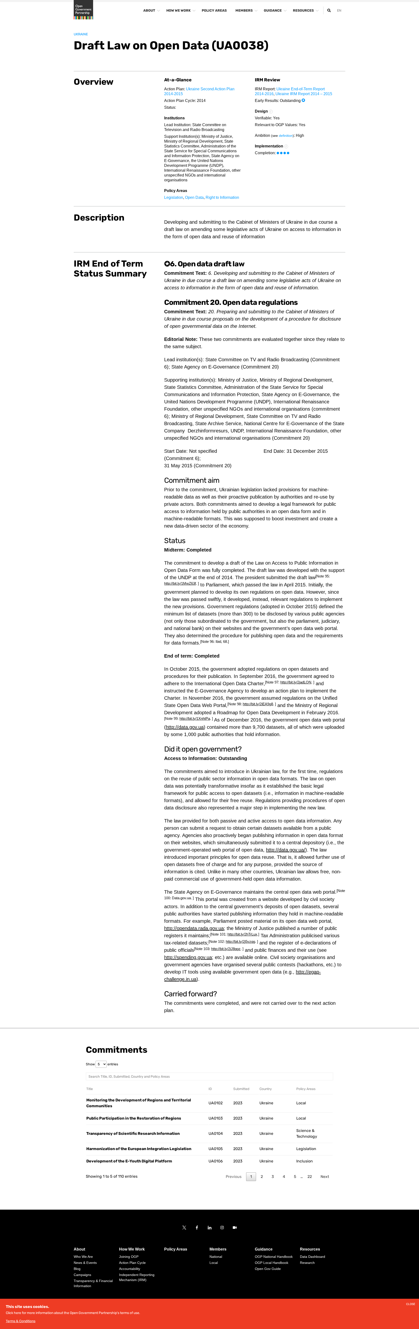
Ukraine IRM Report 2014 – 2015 (303, 94)
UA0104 (216, 1133)
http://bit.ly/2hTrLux (242, 934)
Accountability (129, 1269)
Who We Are (83, 1257)
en (339, 10)
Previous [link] (234, 1176)
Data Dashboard (312, 1257)
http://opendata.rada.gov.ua (194, 928)
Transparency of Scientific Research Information (133, 1133)
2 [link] (262, 1176)
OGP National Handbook (274, 1257)
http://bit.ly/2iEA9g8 (258, 704)
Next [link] (325, 1176)
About (79, 1249)
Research (307, 1263)
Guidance (264, 1249)
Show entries (102, 1064)
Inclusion (304, 1161)
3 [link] (273, 1176)
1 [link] (251, 1176)
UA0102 (216, 1103)
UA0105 (216, 1148)
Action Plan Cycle (132, 1263)
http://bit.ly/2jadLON (295, 682)
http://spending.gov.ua (188, 957)
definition (286, 136)
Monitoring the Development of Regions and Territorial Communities (138, 1103)
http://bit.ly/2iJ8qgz (226, 949)
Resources (310, 1249)
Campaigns (82, 1275)
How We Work (132, 1249)
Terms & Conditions (20, 1321)
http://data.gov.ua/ (285, 850)
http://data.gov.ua (185, 727)
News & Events (85, 1263)
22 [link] (309, 1176)
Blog (77, 1269)
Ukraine (81, 34)
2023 (237, 1103)
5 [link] (295, 1176)
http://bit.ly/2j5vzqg (240, 941)
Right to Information (222, 197)
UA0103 (216, 1118)
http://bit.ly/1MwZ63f (180, 583)
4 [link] (284, 1176)
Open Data (194, 197)
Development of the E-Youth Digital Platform (129, 1161)
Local (301, 1103)
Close (410, 1304)
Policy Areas (175, 1249)
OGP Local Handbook (271, 1263)
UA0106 (216, 1161)
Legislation (173, 197)
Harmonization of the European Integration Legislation (138, 1148)
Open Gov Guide (268, 1269)
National (216, 1257)
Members (218, 1249)
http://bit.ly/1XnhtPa (194, 718)
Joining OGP (128, 1257)
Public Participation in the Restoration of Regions (133, 1118)
